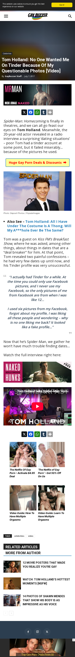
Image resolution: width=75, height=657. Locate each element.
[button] (6, 16)
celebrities (19, 536)
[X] (46, 631)
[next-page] (11, 613)
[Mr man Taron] (37, 385)
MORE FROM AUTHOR (23, 553)
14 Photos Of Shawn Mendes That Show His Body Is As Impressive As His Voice (44, 600)
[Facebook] (28, 631)
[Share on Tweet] (24, 112)
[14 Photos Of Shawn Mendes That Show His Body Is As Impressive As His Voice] (12, 600)
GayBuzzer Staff (13, 76)
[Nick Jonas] (37, 94)
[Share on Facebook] (30, 112)
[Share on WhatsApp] (37, 112)
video (30, 536)
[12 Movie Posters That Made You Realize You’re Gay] (12, 567)
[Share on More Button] (50, 112)
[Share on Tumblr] (43, 112)
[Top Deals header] (37, 655)
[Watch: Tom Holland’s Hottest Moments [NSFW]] (12, 583)
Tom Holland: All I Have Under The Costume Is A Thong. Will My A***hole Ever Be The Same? (39, 226)
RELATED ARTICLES (22, 547)
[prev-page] (5, 613)
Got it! (61, 4)
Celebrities (7, 53)
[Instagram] (37, 631)
